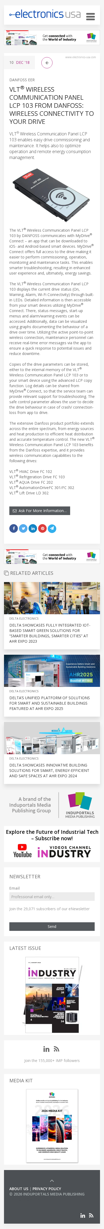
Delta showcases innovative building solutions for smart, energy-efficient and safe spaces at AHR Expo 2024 (49, 770)
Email (14, 888)
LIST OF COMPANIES (27, 1199)
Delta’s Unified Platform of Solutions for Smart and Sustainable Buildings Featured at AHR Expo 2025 (49, 703)
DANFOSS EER (22, 79)
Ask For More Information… (42, 510)
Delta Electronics (23, 618)
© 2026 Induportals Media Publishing (47, 1194)
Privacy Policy (47, 1188)
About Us (18, 1188)
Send (52, 926)
